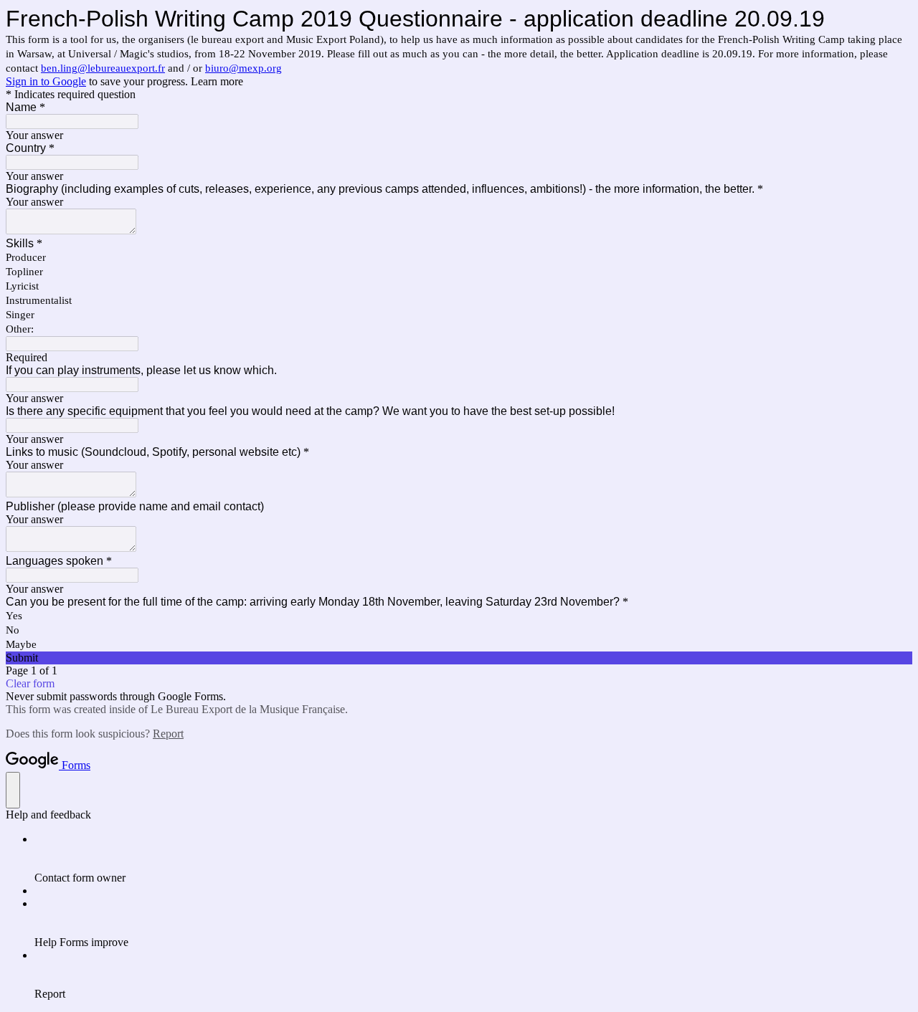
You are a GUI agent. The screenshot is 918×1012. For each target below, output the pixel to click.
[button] (459, 657)
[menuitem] (473, 858)
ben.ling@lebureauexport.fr (103, 68)
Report (168, 733)
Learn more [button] (217, 81)
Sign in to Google (46, 81)
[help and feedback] (13, 790)
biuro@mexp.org (243, 68)
